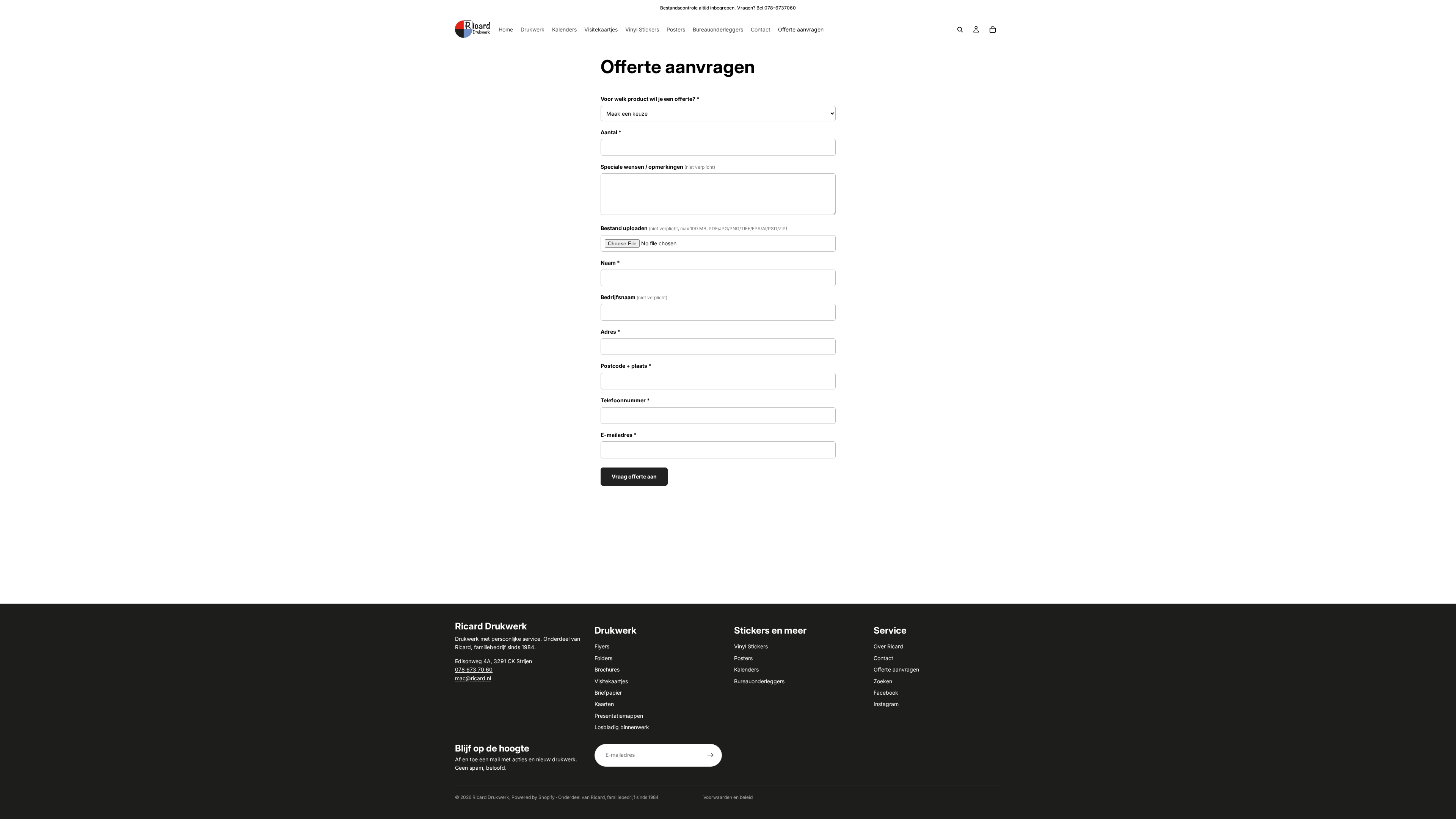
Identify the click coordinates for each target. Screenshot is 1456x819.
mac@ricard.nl (473, 678)
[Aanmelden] (711, 755)
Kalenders (746, 669)
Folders (603, 657)
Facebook (886, 692)
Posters (743, 657)
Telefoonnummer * (625, 400)
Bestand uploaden (694, 228)
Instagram (886, 704)
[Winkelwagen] (992, 29)
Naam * (610, 262)
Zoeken (883, 681)
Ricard (463, 647)
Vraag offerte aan (634, 476)
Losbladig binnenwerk (622, 727)
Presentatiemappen (619, 715)
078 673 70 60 (474, 669)
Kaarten (604, 704)
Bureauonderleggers (759, 681)
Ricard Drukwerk (490, 797)
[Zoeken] (960, 29)
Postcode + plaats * (626, 365)
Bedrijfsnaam (634, 297)
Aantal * (611, 132)
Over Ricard (888, 646)
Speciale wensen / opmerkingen (658, 166)
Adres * (610, 331)
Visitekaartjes (611, 681)
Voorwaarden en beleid (728, 797)
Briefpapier (608, 692)
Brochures (607, 669)
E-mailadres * (619, 434)
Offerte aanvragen (896, 669)
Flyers (602, 646)
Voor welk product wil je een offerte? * (650, 99)
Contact (883, 657)
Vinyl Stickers (751, 646)
